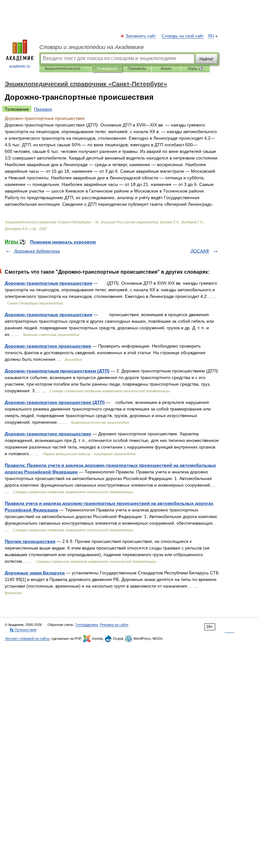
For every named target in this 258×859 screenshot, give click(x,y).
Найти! (206, 58)
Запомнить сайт (141, 36)
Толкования (106, 68)
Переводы (137, 68)
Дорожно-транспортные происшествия (48, 283)
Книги (166, 68)
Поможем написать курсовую (63, 241)
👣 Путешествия (22, 630)
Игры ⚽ (195, 68)
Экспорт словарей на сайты (27, 638)
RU (211, 36)
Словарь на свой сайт (183, 36)
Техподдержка (86, 625)
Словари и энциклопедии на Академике (91, 47)
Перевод (43, 109)
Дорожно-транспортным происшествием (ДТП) (57, 370)
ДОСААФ (200, 251)
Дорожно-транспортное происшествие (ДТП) (55, 402)
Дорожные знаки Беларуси (35, 572)
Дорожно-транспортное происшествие (48, 346)
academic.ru (19, 66)
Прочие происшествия (30, 541)
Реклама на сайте (114, 625)
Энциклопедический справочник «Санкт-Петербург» (65, 68)
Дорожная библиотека (37, 251)
